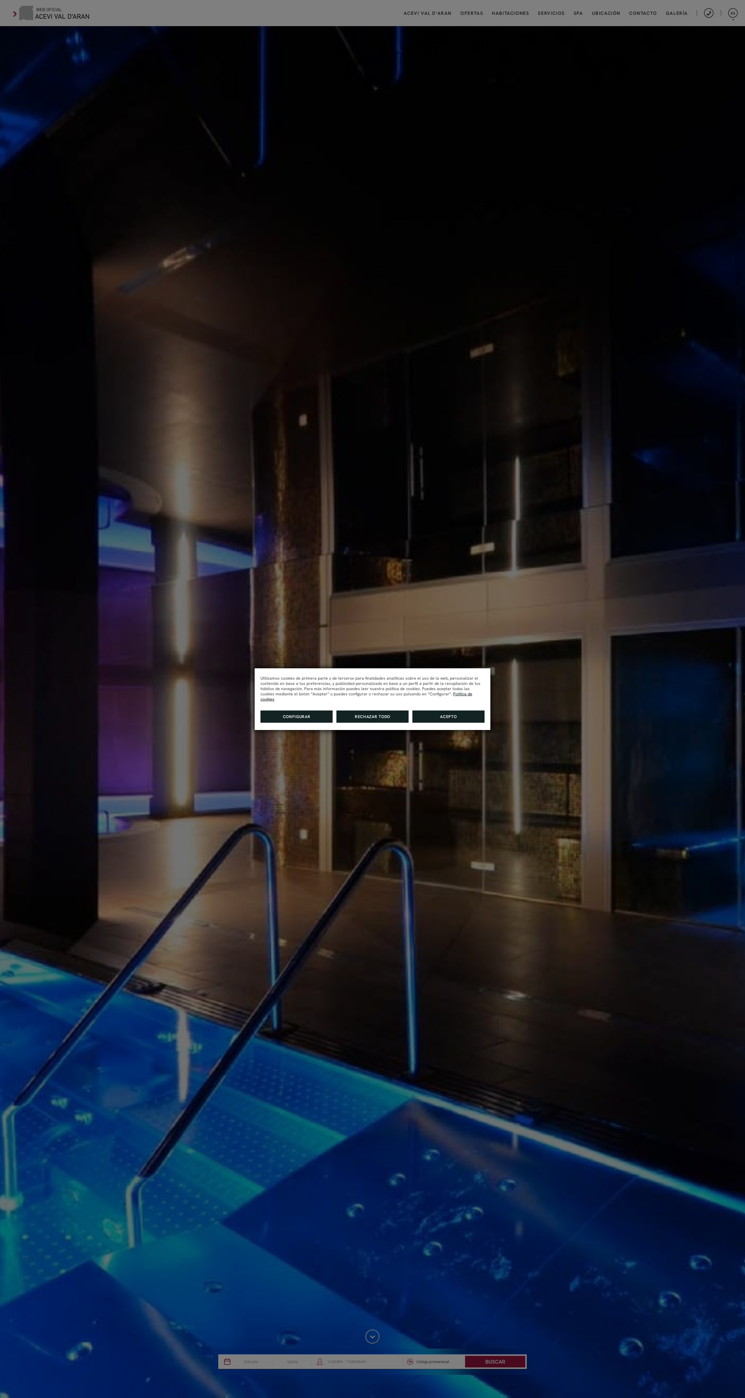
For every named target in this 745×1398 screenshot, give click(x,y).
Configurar (297, 716)
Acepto (448, 716)
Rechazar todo (372, 716)
